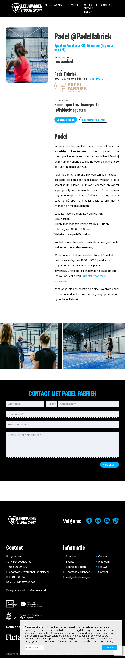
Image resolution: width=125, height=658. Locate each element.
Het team (104, 561)
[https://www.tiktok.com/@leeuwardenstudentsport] (115, 521)
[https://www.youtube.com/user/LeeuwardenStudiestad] (107, 521)
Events (74, 5)
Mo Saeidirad (38, 590)
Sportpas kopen (76, 566)
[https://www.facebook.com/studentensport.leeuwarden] (89, 521)
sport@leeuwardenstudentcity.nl (29, 572)
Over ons (104, 556)
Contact (107, 5)
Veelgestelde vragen (78, 577)
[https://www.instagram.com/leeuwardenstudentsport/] (98, 521)
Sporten (71, 556)
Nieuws (102, 566)
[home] (27, 8)
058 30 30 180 (18, 566)
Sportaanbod (55, 5)
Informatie (74, 548)
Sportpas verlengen (78, 572)
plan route (96, 78)
